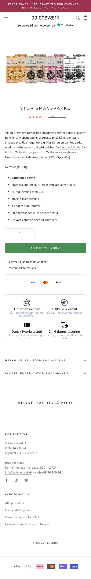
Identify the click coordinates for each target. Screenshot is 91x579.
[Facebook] (6, 479)
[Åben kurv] (85, 17)
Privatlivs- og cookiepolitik (22, 517)
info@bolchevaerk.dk (18, 473)
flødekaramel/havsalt (64, 152)
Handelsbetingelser (18, 510)
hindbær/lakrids (70, 147)
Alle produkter (14, 503)
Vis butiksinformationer (23, 268)
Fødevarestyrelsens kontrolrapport (28, 524)
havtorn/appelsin (30, 152)
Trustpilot (51, 220)
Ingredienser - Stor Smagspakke (37, 373)
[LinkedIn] (26, 479)
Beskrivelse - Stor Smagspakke (35, 360)
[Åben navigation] (6, 17)
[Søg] (78, 17)
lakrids (9, 152)
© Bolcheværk (45, 542)
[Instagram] (16, 479)
